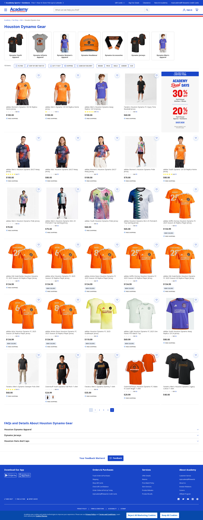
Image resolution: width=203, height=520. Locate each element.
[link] (91, 410)
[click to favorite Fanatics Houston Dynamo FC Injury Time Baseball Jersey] (156, 75)
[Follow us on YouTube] (188, 499)
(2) (176, 174)
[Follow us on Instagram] (192, 499)
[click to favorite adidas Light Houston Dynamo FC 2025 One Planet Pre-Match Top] (156, 300)
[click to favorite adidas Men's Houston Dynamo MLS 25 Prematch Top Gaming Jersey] (78, 189)
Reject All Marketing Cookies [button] (142, 515)
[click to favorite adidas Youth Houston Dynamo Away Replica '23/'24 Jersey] (196, 300)
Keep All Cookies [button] (169, 515)
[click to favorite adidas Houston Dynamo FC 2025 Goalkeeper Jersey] (117, 300)
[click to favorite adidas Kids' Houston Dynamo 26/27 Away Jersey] (78, 138)
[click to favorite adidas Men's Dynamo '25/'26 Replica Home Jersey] (78, 75)
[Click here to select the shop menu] (5, 10)
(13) (97, 111)
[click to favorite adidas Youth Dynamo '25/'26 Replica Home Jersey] (196, 138)
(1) (58, 111)
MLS (21, 20)
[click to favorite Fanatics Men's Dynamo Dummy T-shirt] (117, 355)
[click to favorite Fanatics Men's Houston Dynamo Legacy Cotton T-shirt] (196, 355)
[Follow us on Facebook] (178, 499)
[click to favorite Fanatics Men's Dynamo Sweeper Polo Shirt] (39, 355)
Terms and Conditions (107, 514)
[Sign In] (184, 10)
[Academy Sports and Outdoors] (19, 10)
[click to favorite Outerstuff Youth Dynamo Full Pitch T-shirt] (78, 355)
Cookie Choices (41, 516)
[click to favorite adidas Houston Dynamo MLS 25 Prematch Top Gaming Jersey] (156, 189)
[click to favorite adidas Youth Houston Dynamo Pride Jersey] (117, 189)
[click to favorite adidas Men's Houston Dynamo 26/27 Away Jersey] (39, 138)
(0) (18, 111)
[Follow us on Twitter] (183, 499)
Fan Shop (15, 20)
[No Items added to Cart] (197, 10)
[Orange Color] (53, 397)
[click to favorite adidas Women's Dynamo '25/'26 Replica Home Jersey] (39, 75)
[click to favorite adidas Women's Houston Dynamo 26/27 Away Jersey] (117, 138)
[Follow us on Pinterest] (197, 499)
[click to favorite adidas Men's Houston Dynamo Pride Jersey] (39, 189)
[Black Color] (47, 397)
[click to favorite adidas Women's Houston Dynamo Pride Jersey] (156, 138)
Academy (7, 20)
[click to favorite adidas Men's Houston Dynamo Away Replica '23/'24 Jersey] (117, 75)
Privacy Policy (91, 514)
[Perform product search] (147, 10)
